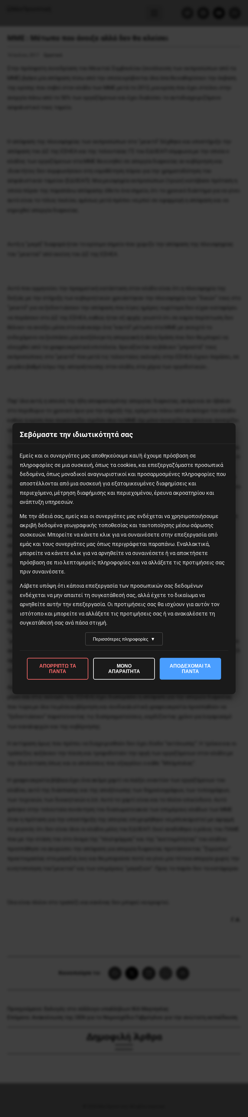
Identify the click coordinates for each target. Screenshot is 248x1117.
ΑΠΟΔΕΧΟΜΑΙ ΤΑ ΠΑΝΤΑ (190, 668)
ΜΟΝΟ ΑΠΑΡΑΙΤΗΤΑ (124, 668)
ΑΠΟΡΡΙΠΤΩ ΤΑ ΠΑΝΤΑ (57, 668)
